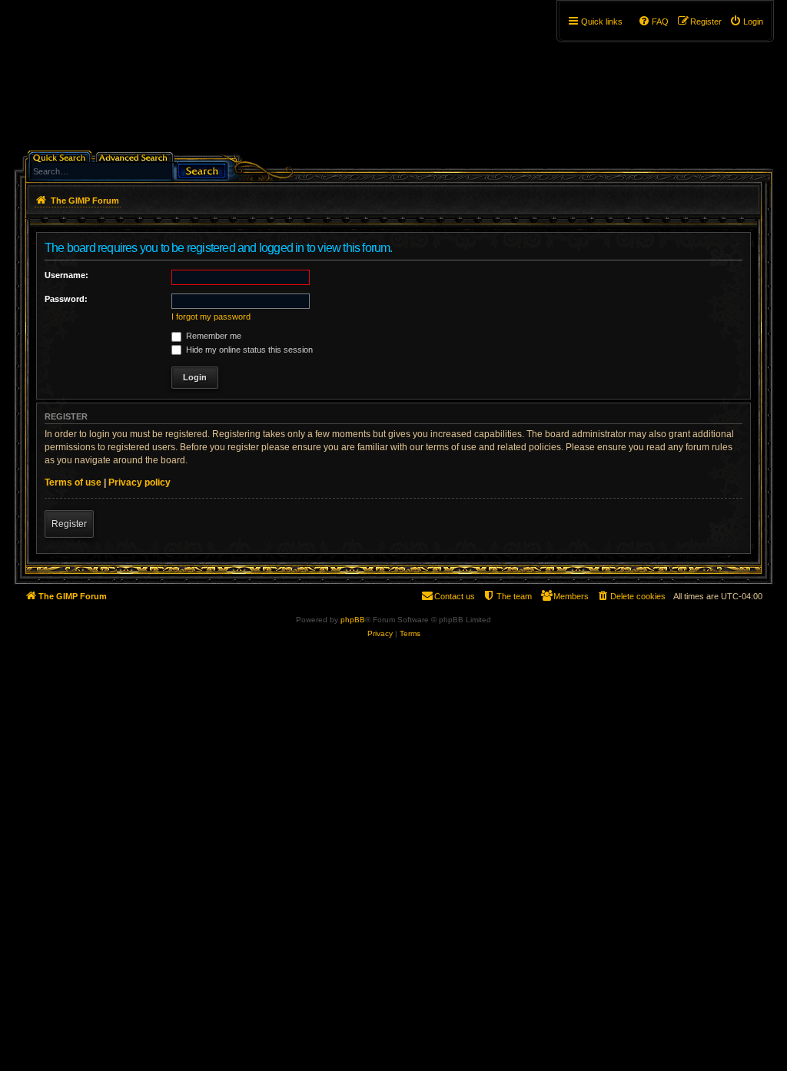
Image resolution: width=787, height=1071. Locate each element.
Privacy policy (139, 482)
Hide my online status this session (248, 349)
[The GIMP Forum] (145, 81)
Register (69, 524)
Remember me (212, 335)
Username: (66, 275)
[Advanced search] (136, 156)
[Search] (202, 169)
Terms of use (73, 482)
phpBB (352, 619)
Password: (66, 298)
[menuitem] (746, 21)
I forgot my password (211, 316)
